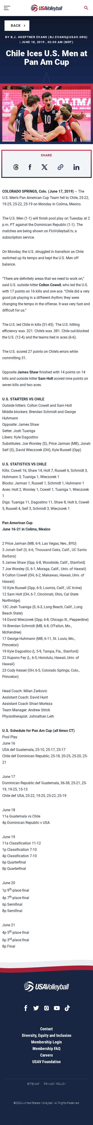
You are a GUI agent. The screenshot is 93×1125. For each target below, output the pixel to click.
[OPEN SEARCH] (86, 8)
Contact (46, 1028)
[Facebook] (26, 1008)
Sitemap (33, 1084)
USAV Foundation (46, 1061)
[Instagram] (46, 1008)
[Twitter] (36, 1008)
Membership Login (46, 1042)
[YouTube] (57, 1008)
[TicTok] (67, 1008)
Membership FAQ (46, 1048)
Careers (46, 1055)
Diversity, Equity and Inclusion (46, 1035)
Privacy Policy (55, 1084)
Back (16, 26)
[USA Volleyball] (47, 8)
